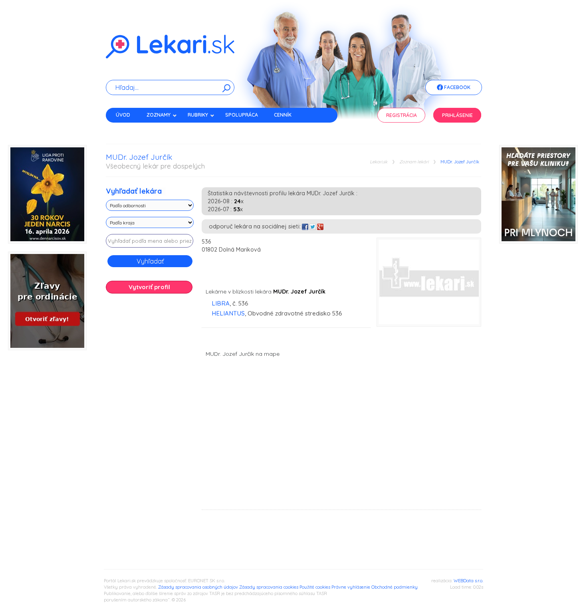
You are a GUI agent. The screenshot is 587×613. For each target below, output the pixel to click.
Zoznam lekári (413, 162)
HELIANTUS (228, 313)
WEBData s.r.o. (468, 580)
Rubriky (198, 115)
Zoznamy (159, 115)
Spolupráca (241, 115)
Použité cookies (314, 587)
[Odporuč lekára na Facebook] (305, 226)
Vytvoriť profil (149, 287)
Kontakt (127, 129)
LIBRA (221, 303)
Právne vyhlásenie (350, 587)
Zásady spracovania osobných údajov (198, 587)
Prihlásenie (457, 115)
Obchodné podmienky (394, 587)
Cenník (283, 115)
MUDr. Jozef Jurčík (459, 162)
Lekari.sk (378, 162)
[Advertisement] (150, 425)
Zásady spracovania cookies (268, 587)
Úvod (123, 115)
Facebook (456, 87)
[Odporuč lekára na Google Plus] (320, 226)
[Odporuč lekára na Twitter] (312, 226)
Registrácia (401, 115)
